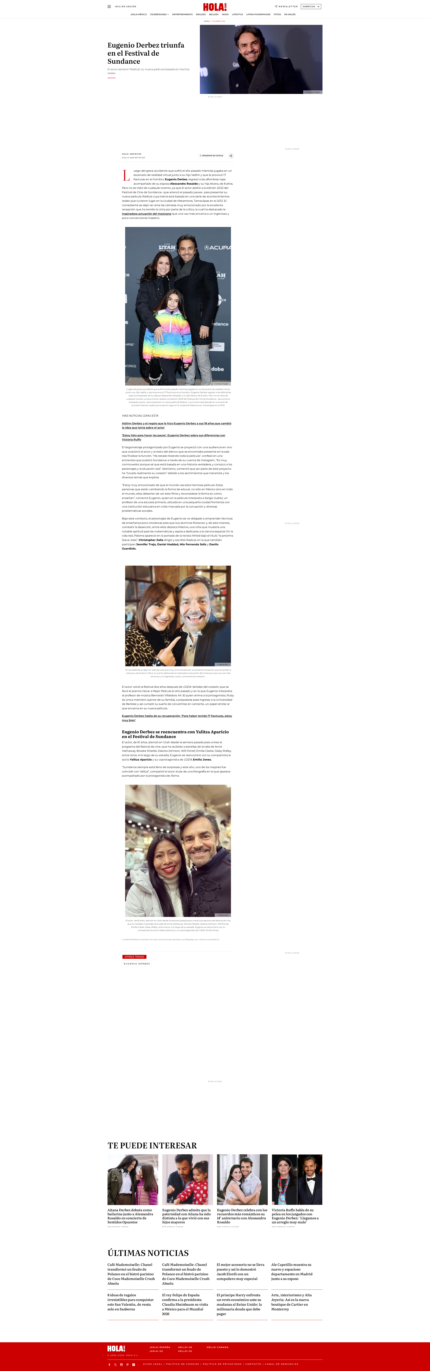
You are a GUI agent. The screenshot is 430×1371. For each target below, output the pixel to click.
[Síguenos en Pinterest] (128, 1364)
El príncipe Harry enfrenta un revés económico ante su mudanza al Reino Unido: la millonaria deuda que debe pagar (239, 1304)
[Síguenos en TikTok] (134, 1364)
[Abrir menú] (109, 6)
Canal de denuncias (281, 1364)
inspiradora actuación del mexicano (146, 213)
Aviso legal (152, 1364)
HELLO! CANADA (218, 1347)
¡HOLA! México (139, 14)
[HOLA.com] (215, 7)
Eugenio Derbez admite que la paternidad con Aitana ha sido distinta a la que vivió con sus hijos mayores (186, 1215)
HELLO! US (185, 1351)
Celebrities (218, 21)
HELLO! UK (185, 1347)
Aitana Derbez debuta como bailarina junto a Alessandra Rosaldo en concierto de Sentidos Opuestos (130, 1215)
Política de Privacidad (222, 1364)
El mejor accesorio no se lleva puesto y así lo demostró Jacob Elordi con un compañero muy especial (240, 1271)
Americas (309, 6)
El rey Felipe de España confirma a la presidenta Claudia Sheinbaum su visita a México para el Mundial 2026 (185, 1304)
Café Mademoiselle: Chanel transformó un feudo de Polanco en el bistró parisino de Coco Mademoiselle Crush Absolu (131, 1274)
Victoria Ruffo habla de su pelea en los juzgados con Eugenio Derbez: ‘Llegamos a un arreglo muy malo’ (295, 1215)
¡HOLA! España (160, 1347)
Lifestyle (237, 14)
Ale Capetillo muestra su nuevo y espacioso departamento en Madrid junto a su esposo (292, 1271)
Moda (225, 14)
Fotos (277, 14)
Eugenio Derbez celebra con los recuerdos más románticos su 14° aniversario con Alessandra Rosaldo (242, 1215)
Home (207, 21)
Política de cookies (182, 1364)
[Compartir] (230, 155)
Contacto (253, 1364)
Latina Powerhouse (258, 14)
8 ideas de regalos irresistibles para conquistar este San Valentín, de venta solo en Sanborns (131, 1301)
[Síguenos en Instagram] (122, 1364)
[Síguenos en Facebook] (110, 1364)
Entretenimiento (182, 14)
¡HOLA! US (156, 1351)
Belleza (214, 14)
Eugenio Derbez (137, 963)
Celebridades (158, 14)
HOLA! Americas (132, 154)
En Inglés (290, 14)
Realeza (201, 14)
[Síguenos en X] (116, 1364)
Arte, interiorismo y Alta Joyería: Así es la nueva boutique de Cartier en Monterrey (291, 1301)
